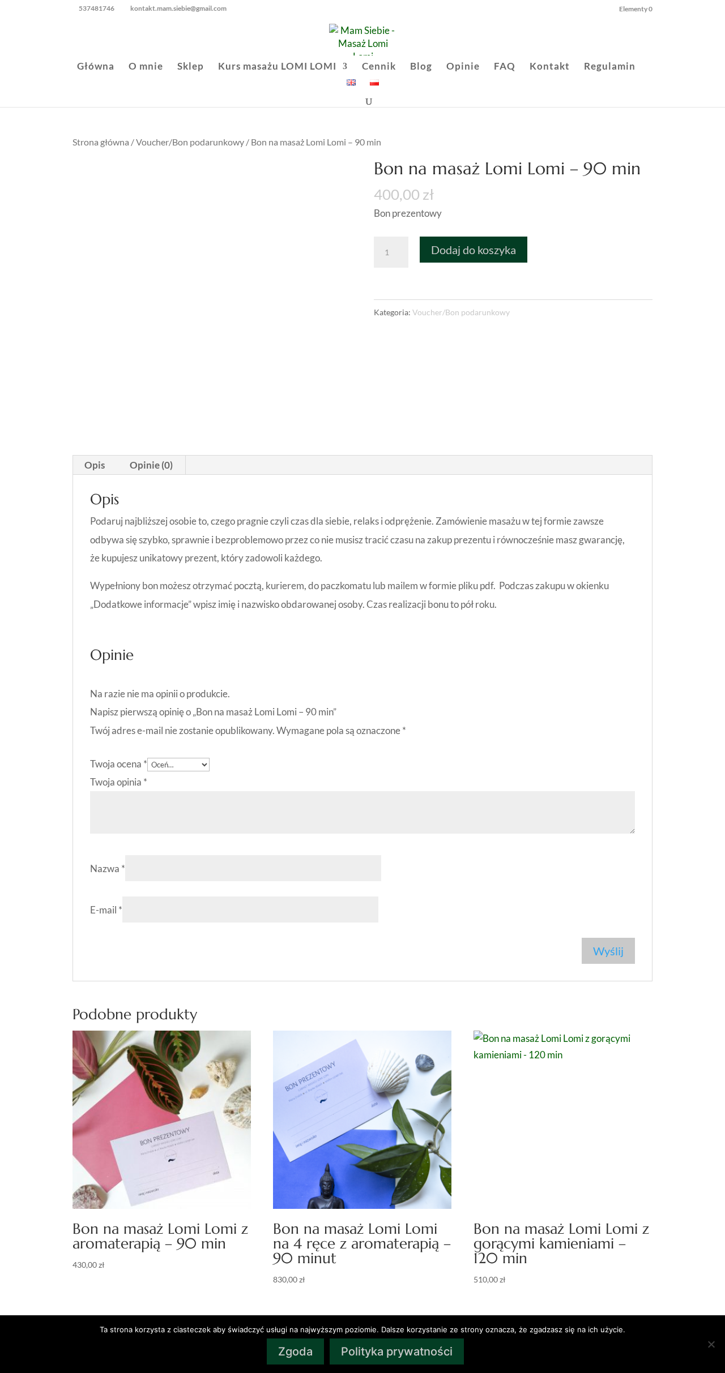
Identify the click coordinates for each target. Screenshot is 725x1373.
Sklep (190, 67)
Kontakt (550, 67)
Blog (421, 67)
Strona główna (100, 142)
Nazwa (107, 868)
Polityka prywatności (397, 1351)
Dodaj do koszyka (473, 249)
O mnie (146, 67)
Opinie (463, 67)
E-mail (106, 910)
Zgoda (295, 1351)
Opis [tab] (94, 465)
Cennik (379, 67)
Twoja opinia (118, 782)
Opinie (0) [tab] (151, 465)
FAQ (504, 67)
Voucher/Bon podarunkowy (190, 142)
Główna (95, 67)
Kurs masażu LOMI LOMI (277, 67)
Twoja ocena (118, 764)
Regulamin (610, 67)
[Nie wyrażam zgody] (711, 1344)
